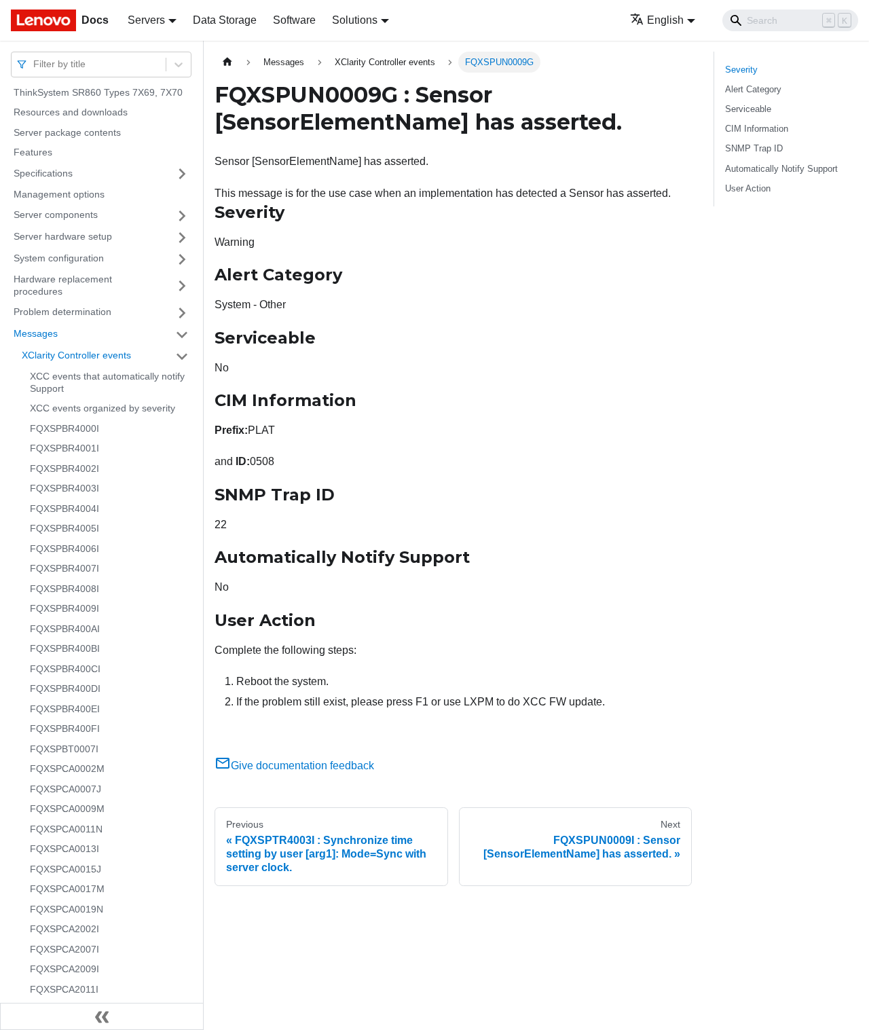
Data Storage (225, 20)
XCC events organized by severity (102, 408)
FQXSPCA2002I (64, 929)
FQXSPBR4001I (64, 448)
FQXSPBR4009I (64, 609)
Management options (59, 194)
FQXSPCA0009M (67, 809)
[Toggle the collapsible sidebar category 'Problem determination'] (182, 313)
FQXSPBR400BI (65, 649)
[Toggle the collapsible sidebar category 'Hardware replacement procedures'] (182, 286)
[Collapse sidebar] (102, 1016)
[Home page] (227, 62)
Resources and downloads (71, 112)
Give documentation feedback (302, 765)
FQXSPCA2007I (64, 949)
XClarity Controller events (76, 355)
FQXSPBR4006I (64, 548)
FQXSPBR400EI (65, 708)
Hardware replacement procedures (63, 285)
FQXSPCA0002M (67, 769)
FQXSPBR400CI (65, 668)
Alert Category (753, 89)
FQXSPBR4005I (64, 528)
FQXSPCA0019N (66, 909)
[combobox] (34, 64)
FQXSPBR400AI (65, 628)
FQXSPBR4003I (64, 488)
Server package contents (67, 132)
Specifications (43, 173)
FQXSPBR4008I (64, 588)
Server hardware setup (63, 237)
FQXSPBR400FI (65, 729)
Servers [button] (146, 20)
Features (33, 152)
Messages (36, 334)
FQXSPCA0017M (67, 889)
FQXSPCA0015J (65, 869)
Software (294, 20)
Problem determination (62, 312)
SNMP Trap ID (754, 148)
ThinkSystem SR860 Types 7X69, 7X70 (98, 92)
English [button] (665, 20)
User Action (748, 188)
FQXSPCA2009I (64, 969)
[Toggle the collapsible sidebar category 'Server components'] (182, 216)
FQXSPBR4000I (64, 428)
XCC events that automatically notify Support (107, 382)
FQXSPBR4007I (64, 569)
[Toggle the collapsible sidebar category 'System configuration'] (182, 259)
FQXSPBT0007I (64, 748)
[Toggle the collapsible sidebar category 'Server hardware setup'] (182, 238)
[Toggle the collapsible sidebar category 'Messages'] (182, 335)
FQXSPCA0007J (65, 789)
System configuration (59, 258)
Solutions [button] (354, 20)
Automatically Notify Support (781, 169)
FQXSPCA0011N (66, 829)
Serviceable (748, 109)
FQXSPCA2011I (64, 989)
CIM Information (756, 129)
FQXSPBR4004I (64, 508)
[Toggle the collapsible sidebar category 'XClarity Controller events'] (182, 356)
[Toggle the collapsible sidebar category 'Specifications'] (182, 174)
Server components (56, 215)
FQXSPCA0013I (64, 849)
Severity (741, 70)
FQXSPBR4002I (64, 468)
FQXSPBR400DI (65, 689)
